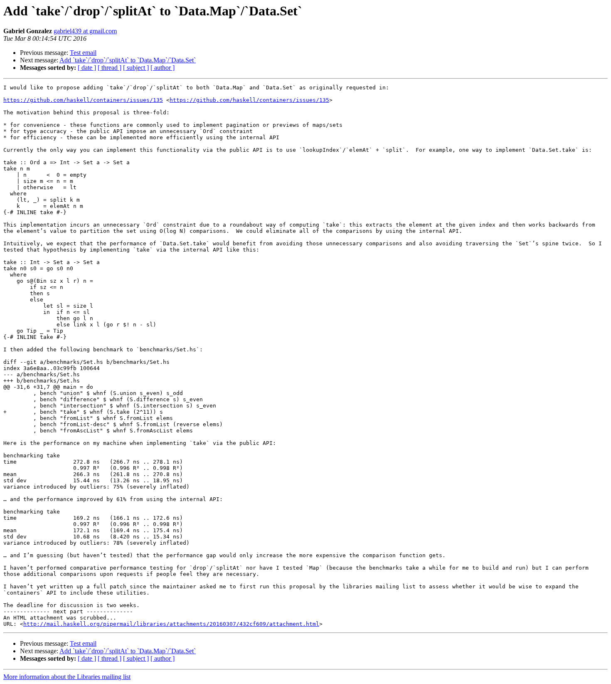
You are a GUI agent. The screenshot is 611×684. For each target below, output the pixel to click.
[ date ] (87, 67)
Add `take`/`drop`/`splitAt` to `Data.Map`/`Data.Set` (127, 60)
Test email (83, 52)
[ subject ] (136, 67)
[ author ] (162, 67)
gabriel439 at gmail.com (85, 31)
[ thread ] (109, 67)
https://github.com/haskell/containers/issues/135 (83, 100)
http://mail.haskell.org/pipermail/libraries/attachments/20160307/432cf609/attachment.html (171, 624)
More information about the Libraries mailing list (67, 676)
